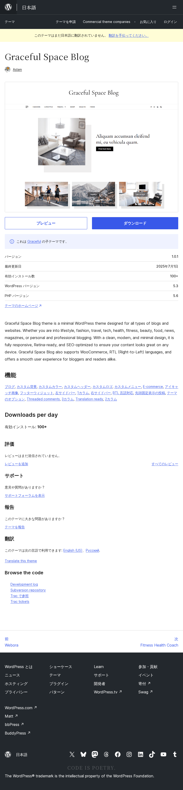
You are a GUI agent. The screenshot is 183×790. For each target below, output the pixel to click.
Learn (99, 666)
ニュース (12, 675)
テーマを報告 (15, 527)
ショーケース (60, 666)
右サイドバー (101, 393)
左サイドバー (65, 393)
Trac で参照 (19, 596)
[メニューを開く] (175, 7)
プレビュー (46, 223)
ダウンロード (135, 223)
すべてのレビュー (165, 464)
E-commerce (153, 386)
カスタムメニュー (127, 386)
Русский (92, 550)
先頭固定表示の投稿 (150, 393)
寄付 (144, 683)
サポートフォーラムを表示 (25, 495)
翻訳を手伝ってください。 (129, 35)
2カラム (111, 399)
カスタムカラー (50, 386)
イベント (146, 675)
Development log (24, 584)
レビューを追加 (16, 464)
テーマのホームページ (21, 305)
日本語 (21, 754)
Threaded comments (43, 399)
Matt (11, 716)
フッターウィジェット (36, 393)
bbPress (14, 724)
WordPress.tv (108, 692)
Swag (145, 692)
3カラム (68, 399)
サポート (101, 675)
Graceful (34, 241)
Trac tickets (19, 601)
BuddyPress (18, 733)
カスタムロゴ (102, 386)
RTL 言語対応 (123, 393)
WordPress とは (19, 666)
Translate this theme (21, 561)
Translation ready (89, 399)
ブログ (10, 386)
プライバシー (16, 692)
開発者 (99, 683)
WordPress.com (21, 707)
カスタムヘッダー (77, 386)
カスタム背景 (27, 386)
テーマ (10, 22)
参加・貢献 (148, 666)
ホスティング (16, 683)
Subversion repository (28, 590)
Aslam (17, 69)
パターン (57, 692)
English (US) (72, 550)
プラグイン (58, 683)
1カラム (83, 393)
